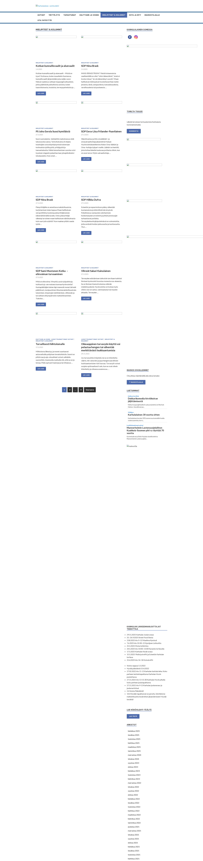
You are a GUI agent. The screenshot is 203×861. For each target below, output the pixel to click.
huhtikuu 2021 (133, 858)
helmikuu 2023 (134, 779)
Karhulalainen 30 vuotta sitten (144, 414)
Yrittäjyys (54, 15)
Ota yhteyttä (44, 20)
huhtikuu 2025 (133, 743)
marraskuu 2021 (134, 831)
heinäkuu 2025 (134, 731)
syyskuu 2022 (133, 791)
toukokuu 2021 (134, 854)
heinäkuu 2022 (134, 799)
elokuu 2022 (133, 795)
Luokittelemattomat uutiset (62, 339)
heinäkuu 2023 (134, 771)
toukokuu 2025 (134, 739)
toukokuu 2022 (134, 807)
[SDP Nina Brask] (101, 49)
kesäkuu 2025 (133, 735)
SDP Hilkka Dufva (91, 199)
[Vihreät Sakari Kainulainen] (101, 254)
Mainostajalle (152, 15)
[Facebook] (130, 37)
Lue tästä (133, 716)
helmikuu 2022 (134, 819)
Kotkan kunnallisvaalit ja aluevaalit (55, 65)
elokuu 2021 (133, 843)
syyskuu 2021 (133, 839)
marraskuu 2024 (134, 755)
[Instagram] (136, 37)
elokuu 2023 (133, 767)
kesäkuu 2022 (133, 803)
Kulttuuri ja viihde (89, 15)
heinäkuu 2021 (134, 847)
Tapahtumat (69, 15)
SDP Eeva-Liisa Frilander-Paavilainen (101, 131)
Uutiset (41, 15)
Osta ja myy (135, 15)
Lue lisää (40, 93)
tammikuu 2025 (134, 751)
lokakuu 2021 (133, 835)
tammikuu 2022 (134, 823)
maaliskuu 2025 (134, 747)
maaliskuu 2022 (134, 815)
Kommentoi (133, 131)
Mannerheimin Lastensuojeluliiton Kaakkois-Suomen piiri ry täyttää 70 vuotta (145, 430)
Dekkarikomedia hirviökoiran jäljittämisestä (143, 400)
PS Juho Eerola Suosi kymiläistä (53, 131)
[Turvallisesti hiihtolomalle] (56, 325)
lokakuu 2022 (133, 787)
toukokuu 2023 (134, 775)
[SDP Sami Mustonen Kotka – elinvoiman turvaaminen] (56, 254)
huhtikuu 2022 (133, 811)
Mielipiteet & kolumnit (113, 15)
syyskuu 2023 (133, 763)
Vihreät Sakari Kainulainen (96, 270)
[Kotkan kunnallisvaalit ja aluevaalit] (56, 49)
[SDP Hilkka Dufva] (101, 183)
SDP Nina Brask (89, 65)
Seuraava (90, 390)
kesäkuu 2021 (133, 851)
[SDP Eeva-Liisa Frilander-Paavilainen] (101, 114)
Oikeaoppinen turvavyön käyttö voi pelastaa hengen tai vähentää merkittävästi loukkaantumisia (100, 347)
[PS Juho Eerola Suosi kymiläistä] (56, 114)
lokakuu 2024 (133, 759)
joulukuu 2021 (133, 827)
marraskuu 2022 (134, 783)
